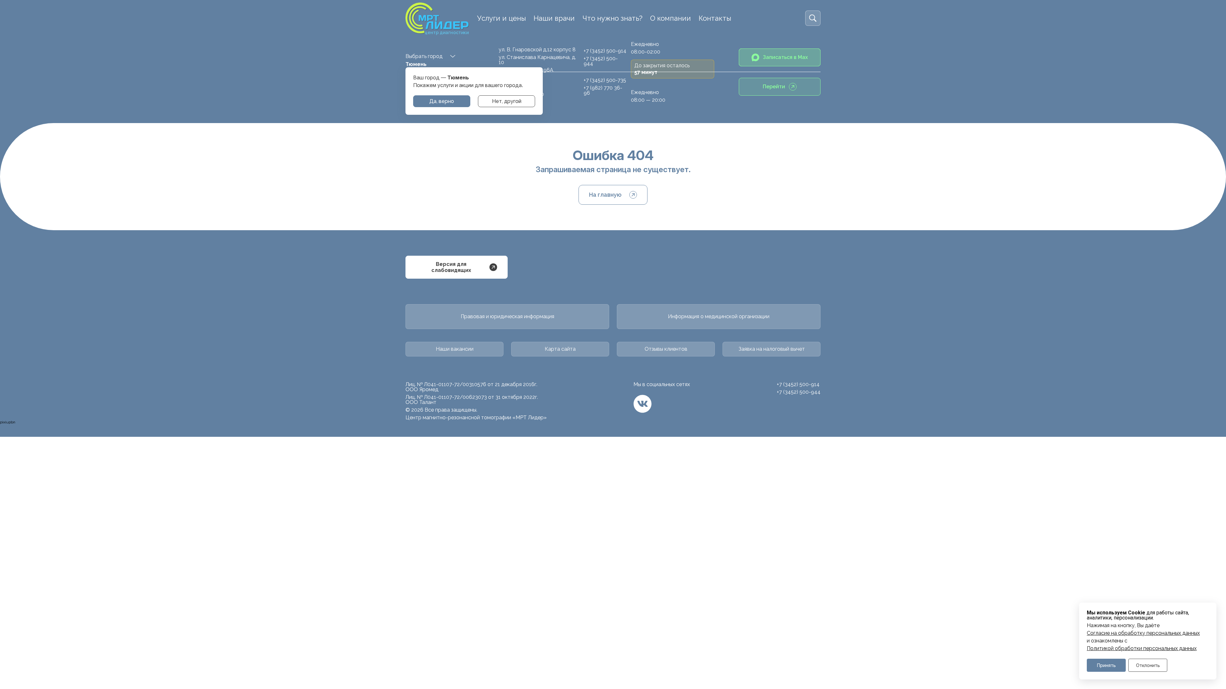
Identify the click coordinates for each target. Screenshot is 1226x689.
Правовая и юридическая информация (507, 316)
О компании (670, 18)
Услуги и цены (501, 18)
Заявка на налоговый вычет (771, 349)
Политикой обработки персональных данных (1142, 648)
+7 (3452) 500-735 (605, 80)
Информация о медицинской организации (718, 316)
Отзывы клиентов (666, 349)
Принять (1106, 665)
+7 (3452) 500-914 (605, 51)
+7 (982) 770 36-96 (603, 90)
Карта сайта (560, 349)
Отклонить (1148, 665)
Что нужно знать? (612, 18)
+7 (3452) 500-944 (601, 61)
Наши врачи (554, 18)
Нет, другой (506, 101)
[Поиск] (813, 18)
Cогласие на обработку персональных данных (1143, 633)
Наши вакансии (454, 349)
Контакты (715, 18)
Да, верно (441, 101)
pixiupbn (7, 422)
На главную (605, 194)
